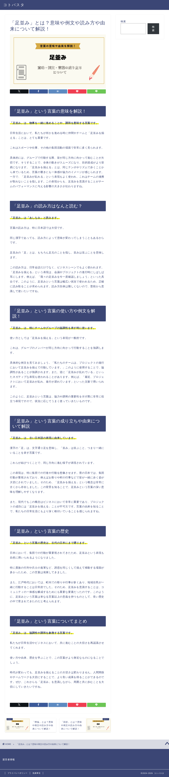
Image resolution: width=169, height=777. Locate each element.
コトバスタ (14, 4)
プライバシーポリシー (17, 773)
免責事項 (36, 773)
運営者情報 (8, 759)
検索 (123, 21)
